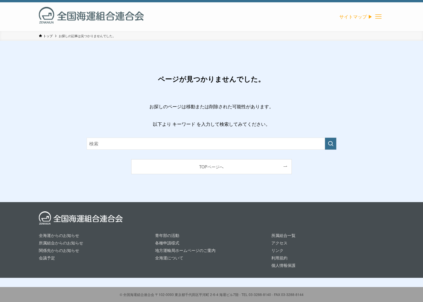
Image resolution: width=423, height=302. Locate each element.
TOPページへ (211, 167)
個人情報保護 (283, 265)
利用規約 (279, 257)
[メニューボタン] (378, 16)
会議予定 (47, 257)
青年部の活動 (167, 235)
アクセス (279, 243)
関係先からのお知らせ (59, 250)
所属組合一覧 (283, 235)
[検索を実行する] (330, 144)
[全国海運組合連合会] (91, 16)
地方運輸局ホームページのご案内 (185, 250)
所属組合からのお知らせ (61, 243)
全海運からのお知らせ (59, 235)
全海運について (169, 257)
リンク (277, 250)
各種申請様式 (167, 243)
